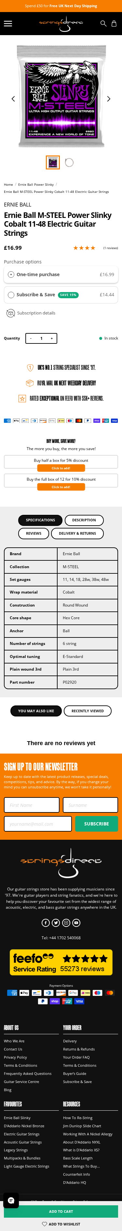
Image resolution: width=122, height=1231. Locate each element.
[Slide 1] (69, 162)
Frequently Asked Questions (27, 1073)
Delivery (70, 1041)
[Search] (104, 24)
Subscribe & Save (46, 294)
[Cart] (114, 24)
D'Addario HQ (74, 1182)
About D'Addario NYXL (82, 1142)
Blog (7, 1090)
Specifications (40, 519)
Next (109, 99)
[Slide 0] (53, 162)
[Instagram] (66, 923)
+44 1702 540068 (65, 938)
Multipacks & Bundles (22, 1158)
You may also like (36, 710)
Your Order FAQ (76, 1057)
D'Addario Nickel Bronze (24, 1126)
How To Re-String (77, 1118)
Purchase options (23, 262)
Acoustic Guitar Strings (23, 1142)
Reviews (33, 533)
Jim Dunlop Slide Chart (82, 1126)
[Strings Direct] (61, 23)
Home (8, 184)
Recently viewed (88, 710)
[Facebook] (46, 923)
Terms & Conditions (20, 1065)
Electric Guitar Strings (21, 1134)
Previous (13, 99)
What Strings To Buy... (81, 1166)
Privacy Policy (15, 1057)
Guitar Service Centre (21, 1081)
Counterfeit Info (76, 1174)
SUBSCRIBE (96, 824)
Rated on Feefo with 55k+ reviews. (66, 398)
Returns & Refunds (79, 1049)
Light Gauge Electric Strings (26, 1166)
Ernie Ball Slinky (17, 1118)
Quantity (12, 338)
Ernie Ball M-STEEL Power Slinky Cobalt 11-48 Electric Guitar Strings (56, 191)
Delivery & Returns (77, 533)
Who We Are (14, 1041)
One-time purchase (38, 274)
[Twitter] (56, 923)
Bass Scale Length (78, 1158)
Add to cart (61, 1211)
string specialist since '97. (66, 367)
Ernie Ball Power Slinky (36, 184)
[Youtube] (76, 923)
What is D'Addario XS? (81, 1150)
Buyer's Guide (74, 1073)
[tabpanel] (61, 96)
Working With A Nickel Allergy (88, 1134)
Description (84, 519)
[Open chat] (11, 1200)
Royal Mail (66, 383)
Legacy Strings (16, 1150)
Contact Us (13, 1049)
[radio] (11, 274)
